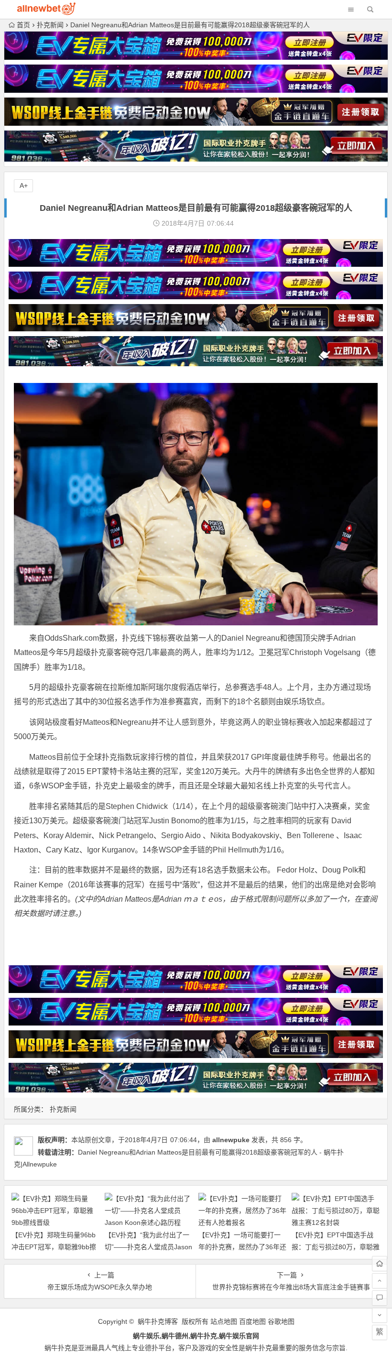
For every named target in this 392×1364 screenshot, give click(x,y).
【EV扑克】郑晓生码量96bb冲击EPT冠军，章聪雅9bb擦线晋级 (53, 1247)
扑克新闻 (50, 25)
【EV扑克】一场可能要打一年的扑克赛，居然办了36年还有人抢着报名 (242, 1247)
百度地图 (252, 1321)
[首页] (379, 1263)
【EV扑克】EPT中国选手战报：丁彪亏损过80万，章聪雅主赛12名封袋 (336, 1247)
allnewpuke (231, 1140)
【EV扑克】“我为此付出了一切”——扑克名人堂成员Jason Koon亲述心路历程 (148, 1247)
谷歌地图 (281, 1321)
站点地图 (223, 1321)
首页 (23, 25)
